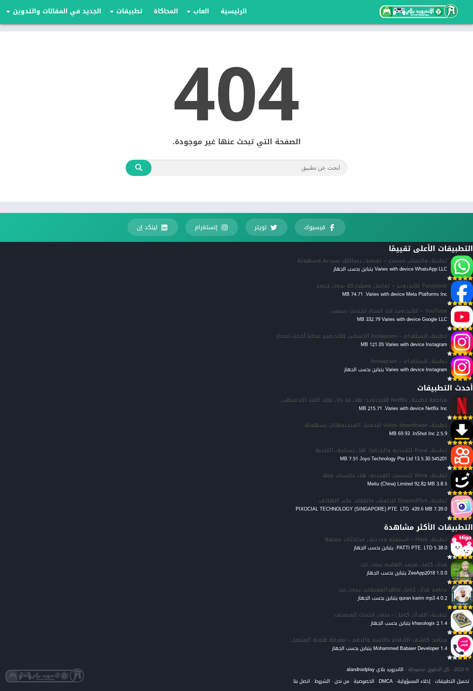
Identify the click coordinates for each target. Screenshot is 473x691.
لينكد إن (147, 227)
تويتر (261, 227)
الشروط (322, 681)
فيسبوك (314, 227)
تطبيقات (129, 11)
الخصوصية (364, 681)
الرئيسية (234, 11)
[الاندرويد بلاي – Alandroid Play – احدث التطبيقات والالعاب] (418, 11)
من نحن (341, 681)
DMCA (386, 681)
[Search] (139, 168)
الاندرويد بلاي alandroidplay (375, 669)
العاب (201, 11)
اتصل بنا (301, 681)
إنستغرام (206, 227)
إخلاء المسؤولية (414, 681)
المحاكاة (166, 11)
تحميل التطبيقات (452, 681)
